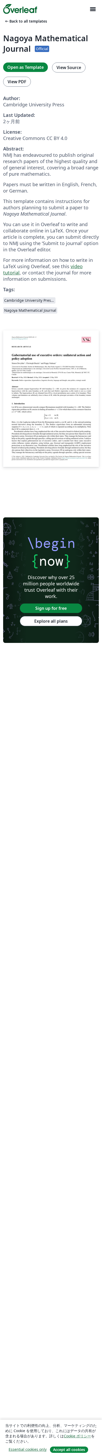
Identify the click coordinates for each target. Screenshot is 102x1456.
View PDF (17, 82)
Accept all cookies (69, 1449)
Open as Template (25, 67)
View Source (68, 67)
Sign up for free (51, 608)
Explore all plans (51, 621)
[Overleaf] (20, 9)
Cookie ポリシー (77, 1435)
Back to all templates (25, 21)
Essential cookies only (28, 1449)
